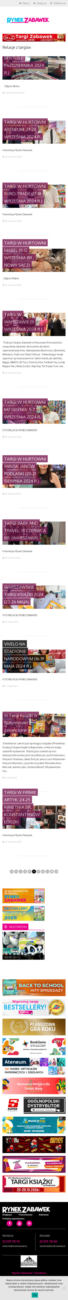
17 (23, 956)
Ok (34, 1295)
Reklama (44, 1214)
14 (12, 956)
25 (12, 958)
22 (42, 956)
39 (23, 960)
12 (4, 956)
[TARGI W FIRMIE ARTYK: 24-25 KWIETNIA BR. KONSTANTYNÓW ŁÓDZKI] (34, 827)
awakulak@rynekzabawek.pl (14, 1246)
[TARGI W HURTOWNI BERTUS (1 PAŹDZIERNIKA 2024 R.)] (34, 78)
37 (16, 960)
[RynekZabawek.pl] (28, 24)
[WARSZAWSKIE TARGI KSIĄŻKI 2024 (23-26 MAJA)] (34, 607)
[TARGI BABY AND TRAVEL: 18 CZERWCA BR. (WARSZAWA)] (34, 543)
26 (16, 958)
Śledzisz (26, 3)
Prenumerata (25, 1214)
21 (39, 956)
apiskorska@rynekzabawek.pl (52, 1246)
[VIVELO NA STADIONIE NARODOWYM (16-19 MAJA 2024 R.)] (34, 672)
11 (42, 954)
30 (31, 958)
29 (27, 958)
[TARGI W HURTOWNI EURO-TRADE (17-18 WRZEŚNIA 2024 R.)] (34, 207)
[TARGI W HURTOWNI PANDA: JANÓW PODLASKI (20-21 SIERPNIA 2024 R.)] (34, 487)
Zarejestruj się (59, 3)
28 (52, 871)
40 (27, 960)
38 (20, 960)
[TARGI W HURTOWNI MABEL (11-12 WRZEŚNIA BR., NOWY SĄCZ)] (34, 271)
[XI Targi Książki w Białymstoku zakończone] (34, 736)
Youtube (19, 1228)
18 (27, 956)
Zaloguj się (41, 3)
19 (31, 956)
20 (35, 956)
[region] (23, 946)
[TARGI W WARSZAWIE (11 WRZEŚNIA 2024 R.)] (34, 335)
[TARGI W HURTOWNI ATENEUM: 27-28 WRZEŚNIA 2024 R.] (34, 142)
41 (31, 960)
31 (35, 958)
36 (12, 960)
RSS (29, 1228)
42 (35, 960)
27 (20, 958)
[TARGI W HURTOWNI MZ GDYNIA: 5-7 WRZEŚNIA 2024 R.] (34, 422)
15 (16, 956)
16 (20, 956)
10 (39, 954)
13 (8, 956)
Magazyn (7, 1214)
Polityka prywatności (13, 1218)
